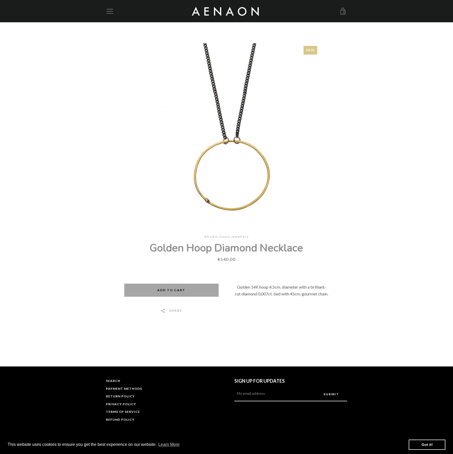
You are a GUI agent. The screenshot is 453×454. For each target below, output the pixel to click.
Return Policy (120, 396)
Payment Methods (124, 389)
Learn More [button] (169, 444)
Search (113, 381)
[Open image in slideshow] (226, 128)
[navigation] (109, 11)
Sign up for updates (259, 381)
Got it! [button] (427, 444)
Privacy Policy (121, 404)
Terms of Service (123, 412)
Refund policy (120, 419)
